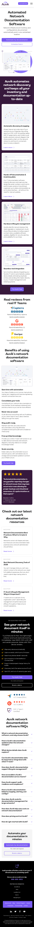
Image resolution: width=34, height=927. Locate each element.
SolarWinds (17, 886)
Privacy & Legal (22, 917)
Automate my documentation (17, 40)
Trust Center (28, 915)
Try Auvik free (17, 289)
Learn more (8, 147)
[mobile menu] (31, 3)
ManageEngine (17, 897)
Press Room (10, 905)
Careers (28, 903)
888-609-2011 (17, 879)
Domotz (17, 895)
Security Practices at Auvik (17, 915)
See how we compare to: (17, 884)
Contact (26, 905)
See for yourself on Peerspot (17, 342)
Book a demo (17, 685)
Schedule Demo (17, 44)
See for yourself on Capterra (17, 317)
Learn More (8, 196)
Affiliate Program (13, 917)
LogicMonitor (17, 892)
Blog (14, 903)
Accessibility (7, 915)
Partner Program (21, 903)
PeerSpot (11, 502)
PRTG (17, 889)
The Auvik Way (18, 905)
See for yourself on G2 (17, 329)
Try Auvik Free (23, 3)
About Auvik (8, 903)
